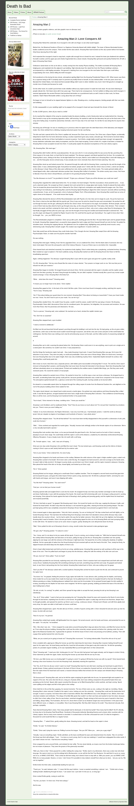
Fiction (23, 12)
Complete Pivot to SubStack (18, 20)
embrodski (43, 791)
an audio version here (53, 34)
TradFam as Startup (15, 35)
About (29, 12)
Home (9, 12)
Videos (16, 12)
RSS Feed (16, 128)
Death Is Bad (19, 6)
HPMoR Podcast (39, 12)
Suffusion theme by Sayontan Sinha (118, 801)
